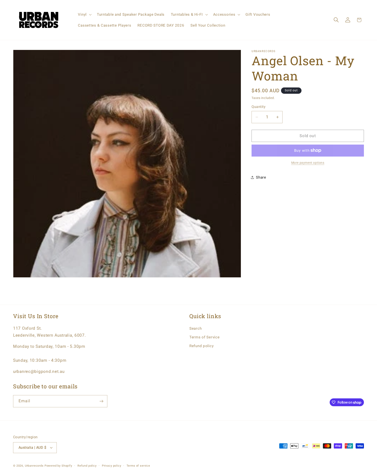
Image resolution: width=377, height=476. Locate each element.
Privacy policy (111, 465)
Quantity (259, 107)
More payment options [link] (307, 163)
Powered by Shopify (58, 465)
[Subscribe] (101, 401)
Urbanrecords (34, 465)
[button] (84, 14)
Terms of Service (204, 337)
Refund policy (201, 346)
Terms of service (138, 465)
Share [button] (261, 177)
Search (195, 328)
